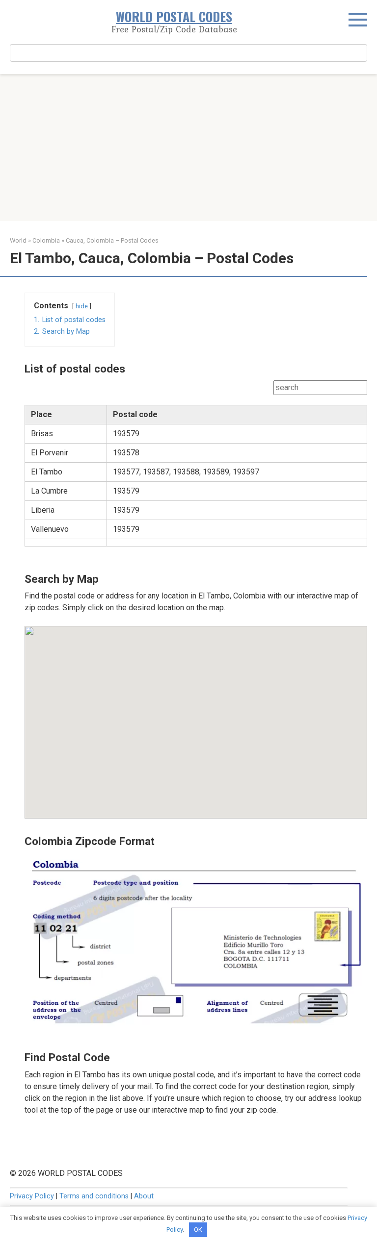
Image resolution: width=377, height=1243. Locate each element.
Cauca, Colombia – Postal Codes (112, 240)
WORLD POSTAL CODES (174, 16)
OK (198, 1229)
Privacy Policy (32, 1196)
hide (82, 306)
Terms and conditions (94, 1196)
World (18, 240)
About (144, 1196)
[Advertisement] (188, 147)
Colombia (46, 240)
